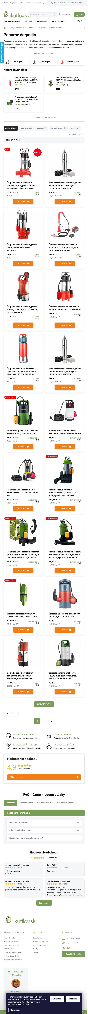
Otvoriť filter (13, 140)
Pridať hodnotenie (17, 777)
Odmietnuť (57, 999)
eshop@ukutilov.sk (16, 991)
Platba (21, 3)
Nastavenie (15, 1010)
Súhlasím (73, 999)
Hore (13, 713)
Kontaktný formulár (73, 954)
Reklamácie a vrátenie (11, 945)
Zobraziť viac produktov (44, 117)
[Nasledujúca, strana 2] (44, 721)
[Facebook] (64, 947)
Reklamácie (30, 3)
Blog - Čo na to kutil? (40, 945)
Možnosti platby (9, 938)
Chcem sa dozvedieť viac (43, 54)
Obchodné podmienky (11, 956)
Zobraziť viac (44, 903)
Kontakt (35, 952)
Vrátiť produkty (9, 949)
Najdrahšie (41, 128)
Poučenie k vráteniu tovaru (13, 952)
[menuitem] (13, 21)
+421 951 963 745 (73, 943)
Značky (35, 949)
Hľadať (54, 15)
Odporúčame (10, 128)
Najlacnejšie (26, 128)
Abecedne (75, 128)
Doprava (13, 3)
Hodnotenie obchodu (44, 852)
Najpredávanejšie (58, 128)
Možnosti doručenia (11, 941)
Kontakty (40, 3)
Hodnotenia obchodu (40, 941)
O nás (6, 3)
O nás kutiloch (38, 938)
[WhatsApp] (68, 947)
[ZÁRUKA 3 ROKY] (23, 411)
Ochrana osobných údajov (18, 1004)
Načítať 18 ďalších (44, 704)
